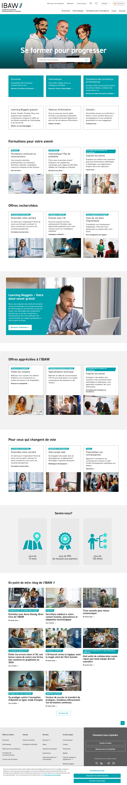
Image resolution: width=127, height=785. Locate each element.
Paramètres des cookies (97, 770)
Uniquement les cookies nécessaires (97, 775)
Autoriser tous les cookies (97, 780)
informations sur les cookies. (52, 775)
